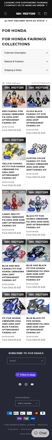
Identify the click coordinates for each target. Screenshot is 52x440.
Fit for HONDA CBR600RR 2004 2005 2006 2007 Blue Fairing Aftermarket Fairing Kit (11, 325)
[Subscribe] (42, 361)
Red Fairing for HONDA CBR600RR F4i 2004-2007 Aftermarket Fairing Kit (13, 117)
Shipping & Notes (26, 70)
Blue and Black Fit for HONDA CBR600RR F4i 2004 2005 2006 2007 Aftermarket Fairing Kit (37, 272)
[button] (5, 14)
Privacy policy (13, 429)
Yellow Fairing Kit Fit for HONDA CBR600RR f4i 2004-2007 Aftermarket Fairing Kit (13, 170)
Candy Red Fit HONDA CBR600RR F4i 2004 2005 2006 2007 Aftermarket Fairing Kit (14, 220)
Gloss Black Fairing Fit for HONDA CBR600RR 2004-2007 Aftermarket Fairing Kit (37, 118)
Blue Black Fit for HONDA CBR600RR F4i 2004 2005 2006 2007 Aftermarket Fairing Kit (37, 325)
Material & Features (26, 61)
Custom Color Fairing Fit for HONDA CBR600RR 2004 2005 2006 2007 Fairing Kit (37, 164)
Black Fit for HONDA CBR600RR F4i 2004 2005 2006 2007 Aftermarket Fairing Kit (38, 222)
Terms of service (26, 429)
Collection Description (26, 53)
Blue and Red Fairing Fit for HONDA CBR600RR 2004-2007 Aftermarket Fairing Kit (13, 272)
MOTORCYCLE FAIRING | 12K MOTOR (22, 425)
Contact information (27, 434)
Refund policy (43, 425)
